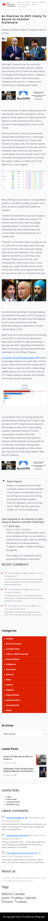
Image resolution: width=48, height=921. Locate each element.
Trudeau (20, 901)
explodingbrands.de (16, 589)
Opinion (34, 4)
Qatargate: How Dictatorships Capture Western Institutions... (18, 770)
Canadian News (13, 649)
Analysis (9, 638)
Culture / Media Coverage (17, 654)
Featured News (12, 659)
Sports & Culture (13, 700)
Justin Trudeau (12, 897)
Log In (8, 796)
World (28, 2)
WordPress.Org (12, 804)
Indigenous (11, 664)
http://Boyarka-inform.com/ (19, 606)
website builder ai (15, 573)
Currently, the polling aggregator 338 (20, 357)
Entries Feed (11, 799)
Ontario (7, 901)
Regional (42, 2)
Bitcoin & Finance (23, 4)
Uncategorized (12, 705)
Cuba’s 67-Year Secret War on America (18, 757)
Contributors (21, 7)
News (8, 679)
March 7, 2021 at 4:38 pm (18, 529)
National (35, 2)
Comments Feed (13, 802)
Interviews (10, 669)
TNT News (20, 2)
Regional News (12, 695)
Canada (19, 894)
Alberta (7, 894)
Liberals (30, 897)
